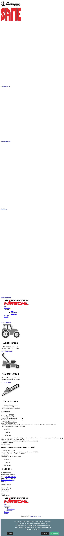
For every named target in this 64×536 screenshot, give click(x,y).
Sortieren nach (4, 415)
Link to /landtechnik (6, 322)
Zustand (3, 421)
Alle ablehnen (45, 533)
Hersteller (3, 420)
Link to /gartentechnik (6, 351)
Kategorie (3, 418)
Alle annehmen (54, 533)
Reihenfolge (4, 416)
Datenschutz (33, 516)
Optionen (10, 533)
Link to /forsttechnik (6, 382)
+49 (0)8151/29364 (10, 477)
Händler (3, 423)
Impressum (40, 516)
